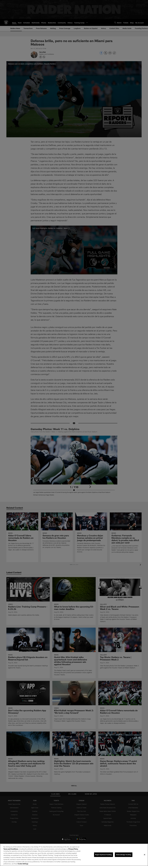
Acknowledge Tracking (123, 854)
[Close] (144, 854)
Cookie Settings (23, 864)
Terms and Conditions (10, 849)
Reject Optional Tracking (103, 854)
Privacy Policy (73, 849)
